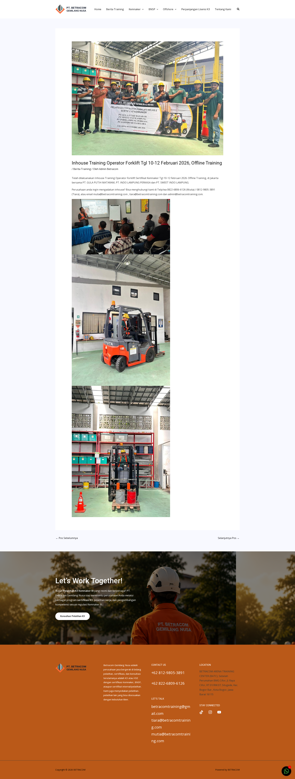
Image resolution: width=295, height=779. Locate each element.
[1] (286, 772)
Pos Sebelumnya (67, 538)
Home (97, 9)
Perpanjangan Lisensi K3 (195, 9)
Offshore (168, 9)
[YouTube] (219, 712)
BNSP (152, 9)
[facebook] (201, 712)
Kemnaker (135, 9)
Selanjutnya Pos (228, 538)
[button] (142, 9)
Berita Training (115, 9)
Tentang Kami (223, 9)
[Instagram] (210, 712)
